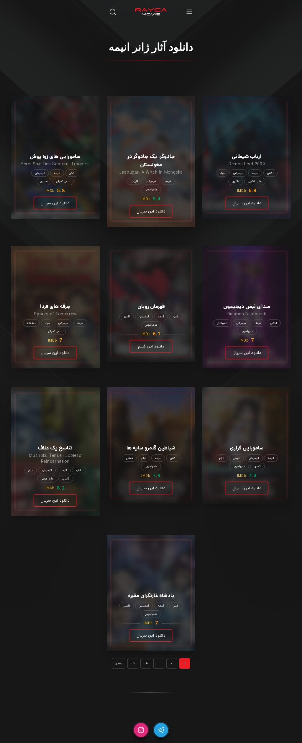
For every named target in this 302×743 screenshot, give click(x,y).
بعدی (118, 663)
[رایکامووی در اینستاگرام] (141, 730)
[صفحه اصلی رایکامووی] (151, 12)
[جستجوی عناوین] (113, 11)
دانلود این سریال (246, 203)
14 (145, 663)
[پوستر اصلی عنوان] (247, 116)
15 (133, 663)
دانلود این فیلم (151, 346)
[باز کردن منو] (189, 11)
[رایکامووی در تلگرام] (161, 730)
